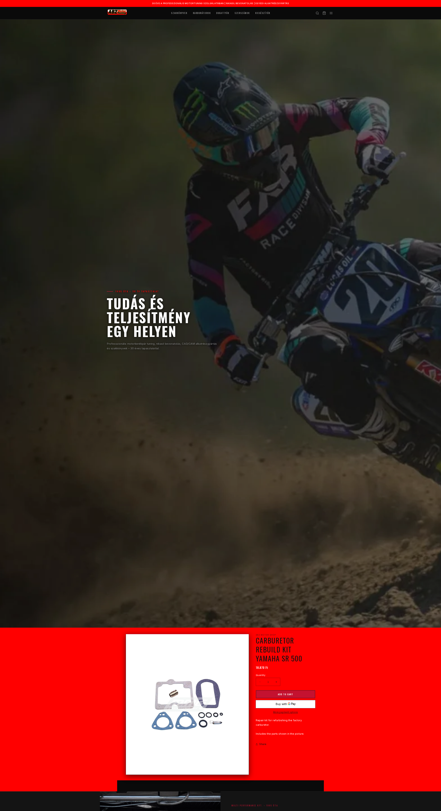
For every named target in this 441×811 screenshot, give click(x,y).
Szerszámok (242, 13)
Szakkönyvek (179, 13)
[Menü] (331, 13)
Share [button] (262, 744)
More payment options (285, 712)
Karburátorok (202, 13)
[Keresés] (317, 13)
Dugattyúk (222, 13)
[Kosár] (324, 13)
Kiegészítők (262, 13)
